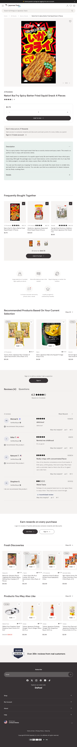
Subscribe (70, 674)
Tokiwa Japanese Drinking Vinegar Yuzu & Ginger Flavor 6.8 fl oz (32, 628)
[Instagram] (36, 680)
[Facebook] (27, 680)
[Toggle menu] (3, 6)
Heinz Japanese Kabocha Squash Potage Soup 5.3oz (49, 355)
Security (47, 731)
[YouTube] (45, 680)
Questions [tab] (24, 389)
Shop (5, 695)
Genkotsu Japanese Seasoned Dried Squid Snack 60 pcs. (38, 229)
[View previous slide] (63, 83)
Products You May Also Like (19, 596)
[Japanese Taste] (13, 5)
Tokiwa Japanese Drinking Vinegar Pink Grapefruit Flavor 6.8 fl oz (51, 628)
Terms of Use (30, 731)
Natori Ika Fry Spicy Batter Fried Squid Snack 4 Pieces (14, 229)
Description (10, 147)
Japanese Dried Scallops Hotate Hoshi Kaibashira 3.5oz (51, 577)
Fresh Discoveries (14, 545)
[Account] (67, 6)
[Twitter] (32, 680)
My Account (8, 702)
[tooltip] (45, 495)
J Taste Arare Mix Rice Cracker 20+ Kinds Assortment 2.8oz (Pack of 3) (31, 578)
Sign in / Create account (15, 135)
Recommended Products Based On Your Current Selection (31, 312)
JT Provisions (8, 92)
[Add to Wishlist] (70, 21)
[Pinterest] (41, 680)
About (6, 708)
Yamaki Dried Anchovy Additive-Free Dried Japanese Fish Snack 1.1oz (61, 230)
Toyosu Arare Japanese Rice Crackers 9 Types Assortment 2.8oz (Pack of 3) (17, 355)
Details (8, 175)
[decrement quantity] (9, 112)
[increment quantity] (67, 112)
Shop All (68, 312)
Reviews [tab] (10, 389)
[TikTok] (50, 680)
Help (5, 715)
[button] (9, 99)
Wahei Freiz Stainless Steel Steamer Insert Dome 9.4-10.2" (11, 628)
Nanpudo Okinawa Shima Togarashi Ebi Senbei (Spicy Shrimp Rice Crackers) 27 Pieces (11, 578)
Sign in (38, 380)
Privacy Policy (40, 731)
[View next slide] (69, 83)
